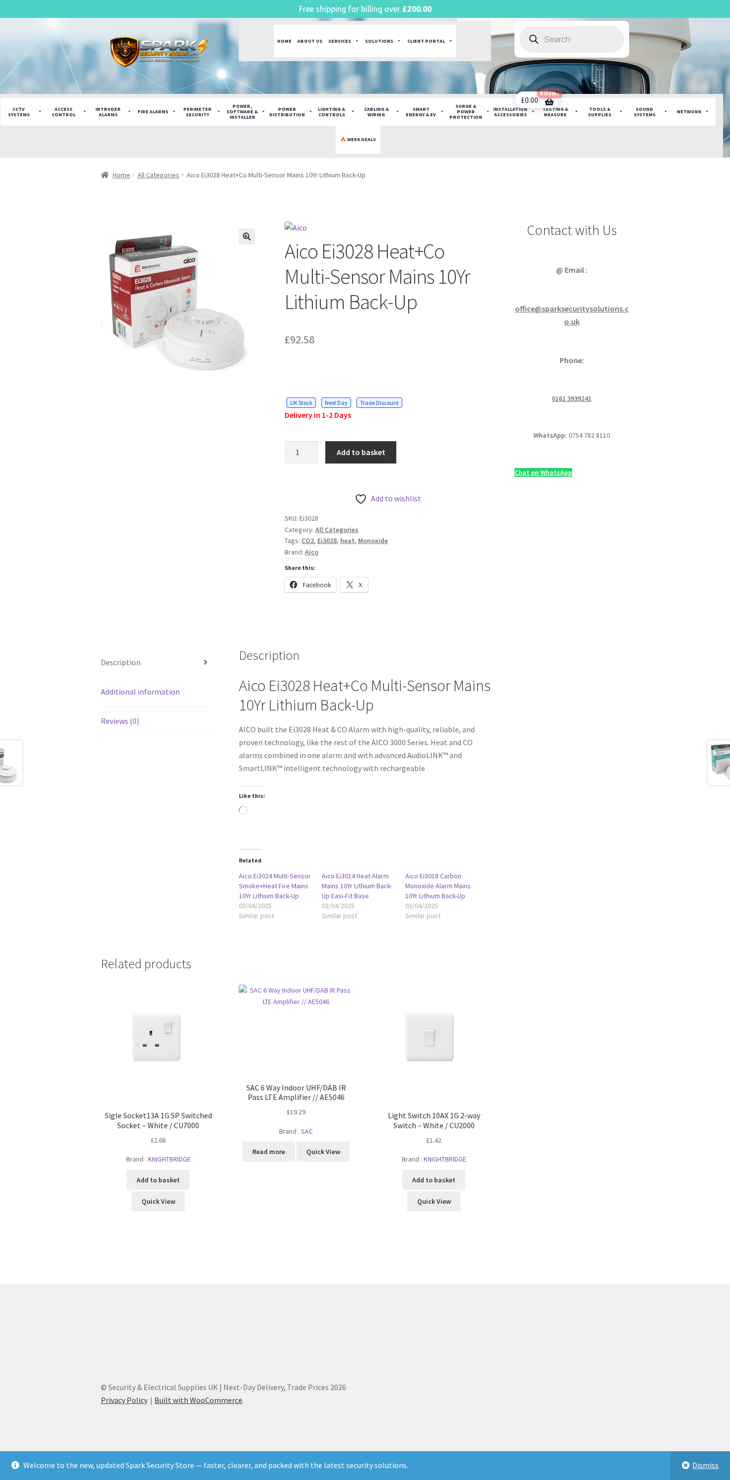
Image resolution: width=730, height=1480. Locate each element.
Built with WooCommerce (198, 1400)
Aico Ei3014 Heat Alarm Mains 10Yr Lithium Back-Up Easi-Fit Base (357, 885)
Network (689, 111)
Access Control (63, 112)
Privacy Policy (124, 1400)
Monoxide (373, 540)
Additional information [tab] (140, 692)
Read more (268, 1151)
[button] (247, 236)
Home (284, 41)
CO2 (307, 540)
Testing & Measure (555, 112)
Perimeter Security (197, 112)
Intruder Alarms (108, 112)
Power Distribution (287, 112)
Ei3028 (327, 540)
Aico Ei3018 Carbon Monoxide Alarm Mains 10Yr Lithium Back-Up (438, 885)
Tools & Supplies (599, 112)
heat (347, 540)
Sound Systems (645, 112)
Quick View (158, 1201)
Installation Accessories (510, 112)
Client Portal (426, 41)
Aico (311, 551)
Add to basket (361, 452)
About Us (309, 41)
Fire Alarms (153, 111)
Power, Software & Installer (242, 111)
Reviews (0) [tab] (120, 721)
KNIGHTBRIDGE (169, 1159)
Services (339, 41)
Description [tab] (121, 662)
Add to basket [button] (158, 1179)
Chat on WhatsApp (543, 472)
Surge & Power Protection (465, 111)
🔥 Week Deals (358, 139)
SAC (307, 1131)
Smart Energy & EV (421, 112)
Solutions (379, 41)
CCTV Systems (19, 112)
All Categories (158, 174)
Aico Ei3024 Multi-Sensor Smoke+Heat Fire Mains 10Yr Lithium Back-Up (275, 885)
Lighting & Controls (331, 112)
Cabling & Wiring (376, 112)
